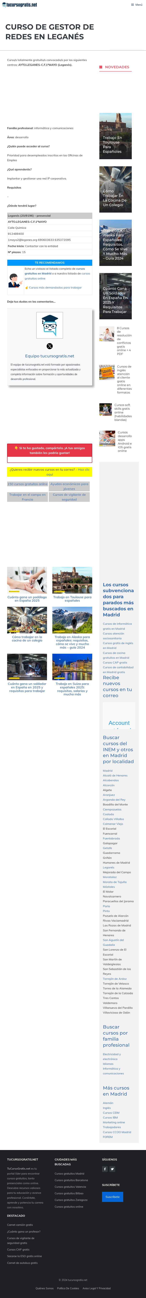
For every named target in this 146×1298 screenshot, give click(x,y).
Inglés (107, 1108)
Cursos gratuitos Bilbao (69, 1193)
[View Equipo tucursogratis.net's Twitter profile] (50, 346)
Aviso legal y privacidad (97, 1288)
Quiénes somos (45, 1288)
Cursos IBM (110, 1117)
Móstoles (109, 887)
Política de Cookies (68, 1288)
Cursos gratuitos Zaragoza (71, 1200)
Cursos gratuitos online (69, 1206)
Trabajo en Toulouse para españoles (72, 599)
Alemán (108, 1103)
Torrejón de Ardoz (115, 978)
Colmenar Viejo (113, 824)
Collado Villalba (113, 819)
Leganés (108, 867)
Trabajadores (112, 1127)
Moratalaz (110, 877)
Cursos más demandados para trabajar (55, 287)
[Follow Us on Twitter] (112, 1169)
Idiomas (108, 1064)
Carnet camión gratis (20, 1224)
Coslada (108, 814)
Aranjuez (109, 795)
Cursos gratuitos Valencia (70, 1186)
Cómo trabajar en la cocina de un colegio (27, 639)
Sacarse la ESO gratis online (24, 1256)
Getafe (107, 848)
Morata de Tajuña (115, 882)
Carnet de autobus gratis (22, 1263)
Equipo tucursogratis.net (49, 356)
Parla (106, 906)
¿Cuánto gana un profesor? (23, 1231)
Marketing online (114, 1122)
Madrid (108, 770)
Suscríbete (113, 1197)
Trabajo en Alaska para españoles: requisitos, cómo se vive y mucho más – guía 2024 (72, 642)
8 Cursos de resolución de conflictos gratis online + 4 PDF (124, 341)
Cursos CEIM (111, 1112)
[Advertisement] (49, 96)
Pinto (106, 911)
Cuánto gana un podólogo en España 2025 (27, 599)
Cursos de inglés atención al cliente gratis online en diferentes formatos (124, 379)
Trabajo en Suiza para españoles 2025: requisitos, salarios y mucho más (72, 689)
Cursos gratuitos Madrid (69, 1173)
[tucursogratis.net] (20, 5)
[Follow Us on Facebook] (105, 1169)
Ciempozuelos (112, 809)
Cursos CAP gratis (115, 662)
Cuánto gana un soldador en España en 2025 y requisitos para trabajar (27, 687)
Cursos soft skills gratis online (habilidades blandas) (123, 412)
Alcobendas (111, 780)
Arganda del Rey (114, 799)
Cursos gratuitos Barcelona (71, 1180)
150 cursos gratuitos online (27, 484)
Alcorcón (108, 785)
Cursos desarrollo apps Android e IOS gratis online (125, 442)
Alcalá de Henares (115, 775)
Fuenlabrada (111, 838)
